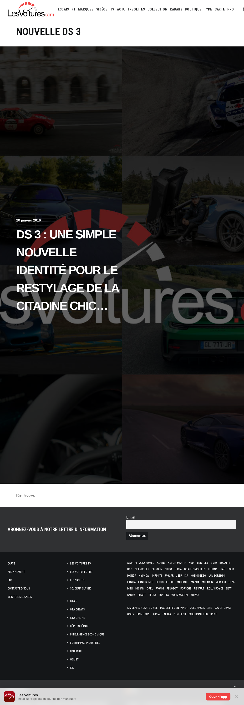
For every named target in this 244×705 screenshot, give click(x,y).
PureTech (179, 614)
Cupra (168, 569)
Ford (231, 569)
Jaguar (168, 575)
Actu (121, 9)
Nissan (139, 588)
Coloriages (197, 607)
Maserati (182, 582)
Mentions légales (20, 597)
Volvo (194, 595)
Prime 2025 (143, 614)
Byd (129, 569)
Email (130, 517)
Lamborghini (216, 575)
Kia (186, 575)
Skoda (131, 595)
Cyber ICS (76, 651)
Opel (150, 588)
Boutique (193, 9)
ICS (72, 668)
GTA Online (77, 617)
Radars (176, 9)
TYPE (208, 9)
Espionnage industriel (85, 643)
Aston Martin (177, 562)
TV (112, 9)
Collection (157, 9)
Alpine (161, 562)
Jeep (179, 575)
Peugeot (172, 588)
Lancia (131, 582)
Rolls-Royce (215, 588)
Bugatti (224, 562)
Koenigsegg (198, 575)
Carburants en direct (202, 614)
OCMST (74, 659)
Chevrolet (142, 569)
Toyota (163, 595)
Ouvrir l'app (218, 697)
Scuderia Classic (80, 588)
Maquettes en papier (173, 607)
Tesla (152, 595)
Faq (10, 580)
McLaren (207, 582)
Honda (131, 575)
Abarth (132, 562)
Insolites (136, 9)
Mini (130, 588)
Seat (229, 588)
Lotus (170, 582)
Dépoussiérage (79, 626)
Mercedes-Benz (225, 582)
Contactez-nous (19, 588)
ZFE (209, 607)
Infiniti (157, 575)
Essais (63, 9)
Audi (191, 562)
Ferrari (212, 569)
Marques (86, 9)
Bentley (202, 562)
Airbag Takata (162, 614)
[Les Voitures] (31, 9)
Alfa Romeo (146, 562)
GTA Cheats (77, 609)
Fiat (222, 569)
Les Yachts (77, 580)
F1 (73, 9)
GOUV (130, 614)
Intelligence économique (87, 634)
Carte (11, 563)
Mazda (195, 582)
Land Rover (145, 582)
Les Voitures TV (80, 563)
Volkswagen (179, 595)
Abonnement (16, 572)
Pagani (160, 588)
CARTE (220, 9)
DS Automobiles (194, 569)
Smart (142, 595)
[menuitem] (63, 9)
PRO (230, 9)
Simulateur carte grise (142, 607)
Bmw (214, 562)
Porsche (185, 588)
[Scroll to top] (235, 686)
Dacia (178, 569)
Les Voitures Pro (81, 572)
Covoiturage (222, 607)
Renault (199, 588)
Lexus (159, 582)
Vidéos (102, 9)
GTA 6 (73, 601)
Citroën (157, 569)
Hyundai (144, 575)
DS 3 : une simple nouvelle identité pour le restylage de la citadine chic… (67, 270)
